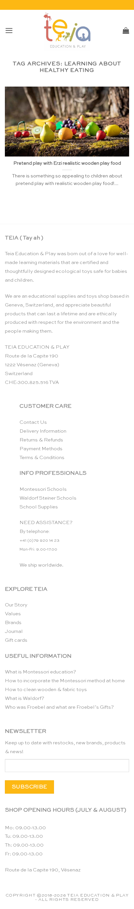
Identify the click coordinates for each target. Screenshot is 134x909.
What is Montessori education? (40, 671)
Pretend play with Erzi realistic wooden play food (67, 163)
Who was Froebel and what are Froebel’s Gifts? (59, 707)
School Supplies (39, 506)
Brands (13, 622)
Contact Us (33, 422)
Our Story (16, 605)
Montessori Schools (43, 489)
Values (13, 613)
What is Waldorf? (24, 698)
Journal (14, 631)
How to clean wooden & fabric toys (46, 689)
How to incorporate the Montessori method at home (65, 680)
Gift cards (16, 640)
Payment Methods (41, 448)
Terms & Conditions (42, 457)
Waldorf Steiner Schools (48, 498)
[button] (9, 30)
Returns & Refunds (41, 440)
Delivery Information (43, 431)
